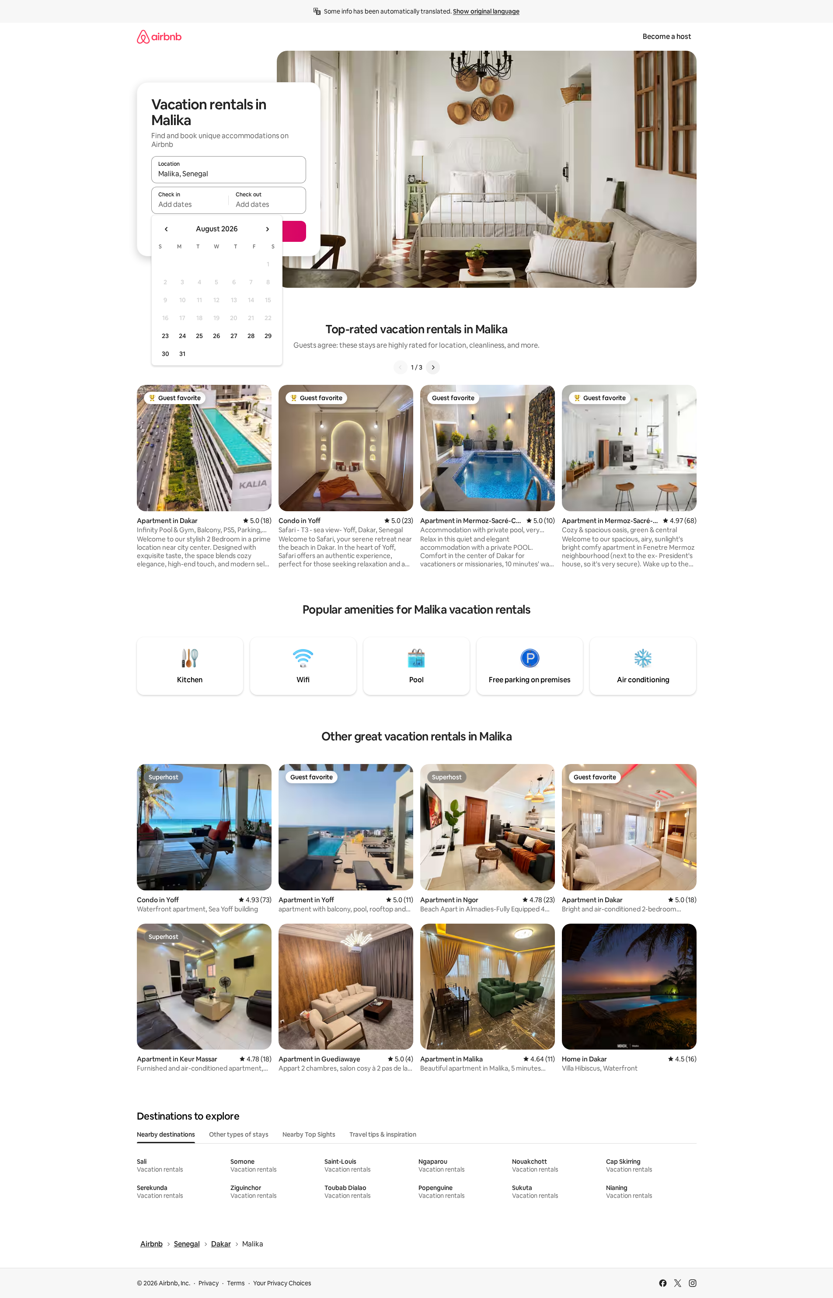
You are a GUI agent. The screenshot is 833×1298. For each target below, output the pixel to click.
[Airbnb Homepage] (159, 36)
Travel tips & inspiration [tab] (382, 1134)
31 (182, 354)
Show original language (486, 11)
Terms (236, 1283)
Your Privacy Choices (282, 1283)
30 (165, 354)
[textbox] (190, 204)
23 (165, 336)
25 (199, 336)
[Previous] (401, 367)
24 (182, 336)
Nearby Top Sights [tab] (308, 1134)
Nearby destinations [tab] (166, 1134)
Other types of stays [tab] (238, 1134)
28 (250, 336)
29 (268, 336)
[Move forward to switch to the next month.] (267, 229)
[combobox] (228, 173)
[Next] (433, 367)
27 (233, 336)
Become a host (667, 36)
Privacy (209, 1283)
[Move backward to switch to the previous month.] (166, 229)
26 (216, 336)
